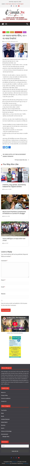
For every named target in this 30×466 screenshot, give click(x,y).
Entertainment (4, 434)
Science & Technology (6, 431)
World (24, 32)
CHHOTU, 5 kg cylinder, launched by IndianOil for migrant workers (14, 185)
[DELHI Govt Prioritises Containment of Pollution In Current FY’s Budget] (15, 195)
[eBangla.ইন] (2, 24)
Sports (2, 428)
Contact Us (3, 401)
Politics (12, 32)
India (4, 32)
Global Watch (4, 422)
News (8, 32)
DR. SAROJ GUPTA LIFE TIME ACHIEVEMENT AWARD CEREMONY (14, 155)
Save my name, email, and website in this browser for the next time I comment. (14, 304)
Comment (4, 260)
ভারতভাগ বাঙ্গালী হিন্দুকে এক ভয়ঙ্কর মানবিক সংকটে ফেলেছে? (14, 239)
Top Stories (4, 410)
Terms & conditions (5, 398)
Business (3, 425)
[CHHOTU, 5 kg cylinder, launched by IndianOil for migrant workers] (15, 168)
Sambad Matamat (18, 32)
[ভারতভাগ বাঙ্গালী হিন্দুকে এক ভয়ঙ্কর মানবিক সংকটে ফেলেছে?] (15, 222)
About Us (3, 392)
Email (3, 287)
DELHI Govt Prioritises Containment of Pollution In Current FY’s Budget (14, 212)
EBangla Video (6, 436)
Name (3, 280)
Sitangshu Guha (15, 41)
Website (3, 294)
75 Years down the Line (21, 160)
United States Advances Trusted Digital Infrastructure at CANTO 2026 (14, 4)
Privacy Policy (4, 395)
